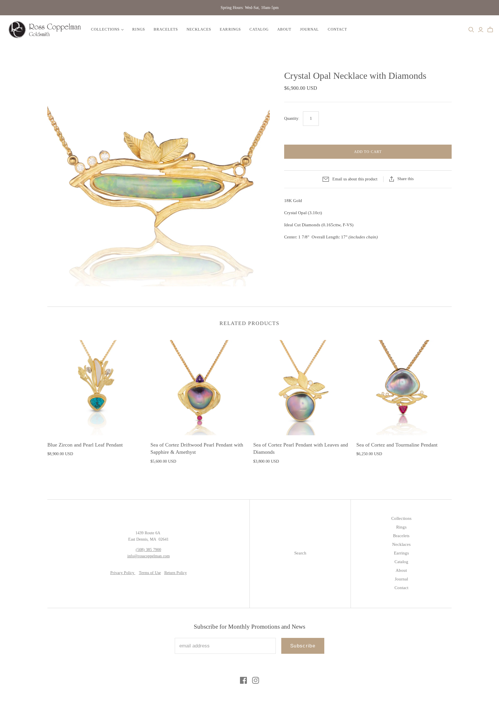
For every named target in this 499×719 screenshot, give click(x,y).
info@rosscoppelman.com (148, 556)
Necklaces (199, 29)
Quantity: (291, 118)
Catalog (259, 29)
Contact (337, 29)
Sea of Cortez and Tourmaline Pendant (396, 445)
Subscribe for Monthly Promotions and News (249, 626)
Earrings (230, 29)
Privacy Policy (122, 573)
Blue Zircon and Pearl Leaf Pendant (85, 445)
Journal (309, 29)
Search (300, 553)
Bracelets (166, 29)
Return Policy (175, 573)
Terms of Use (150, 573)
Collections (105, 29)
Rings (138, 29)
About (284, 29)
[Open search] (471, 30)
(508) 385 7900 (148, 550)
